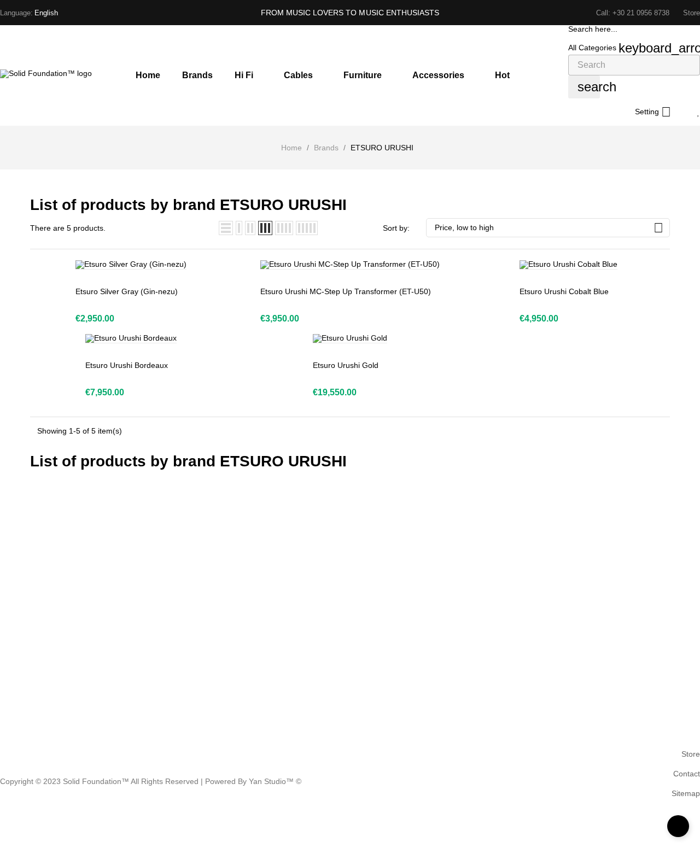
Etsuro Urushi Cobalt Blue (564, 291)
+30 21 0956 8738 (640, 13)
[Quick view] (106, 259)
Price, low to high (549, 227)
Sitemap (686, 793)
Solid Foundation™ (96, 781)
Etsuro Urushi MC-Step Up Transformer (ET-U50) (345, 291)
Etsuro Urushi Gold (345, 365)
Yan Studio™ (272, 781)
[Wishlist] (698, 112)
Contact (686, 773)
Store (690, 754)
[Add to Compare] (155, 259)
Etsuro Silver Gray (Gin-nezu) (126, 291)
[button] (691, 12)
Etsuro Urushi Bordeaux (126, 365)
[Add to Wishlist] (131, 259)
